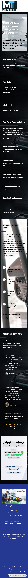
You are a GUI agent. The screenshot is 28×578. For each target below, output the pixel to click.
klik (16, 510)
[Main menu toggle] (24, 5)
